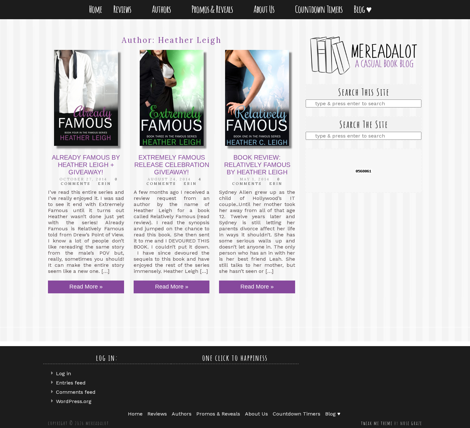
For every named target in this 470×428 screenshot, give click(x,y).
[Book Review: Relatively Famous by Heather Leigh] (257, 98)
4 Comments (173, 181)
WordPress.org (73, 401)
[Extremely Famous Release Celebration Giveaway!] (172, 98)
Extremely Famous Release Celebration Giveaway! (171, 165)
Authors (162, 9)
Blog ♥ (364, 9)
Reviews (123, 9)
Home (95, 9)
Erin (104, 183)
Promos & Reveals (213, 9)
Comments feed (76, 392)
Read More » (86, 286)
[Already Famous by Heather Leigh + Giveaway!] (86, 98)
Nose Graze (411, 423)
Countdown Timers (318, 9)
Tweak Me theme (377, 423)
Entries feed (71, 383)
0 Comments (89, 181)
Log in (63, 373)
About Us (265, 9)
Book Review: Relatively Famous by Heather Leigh (257, 165)
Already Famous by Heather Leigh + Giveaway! (86, 165)
